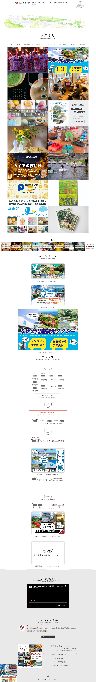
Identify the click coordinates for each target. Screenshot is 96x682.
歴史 (33, 2)
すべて (12, 44)
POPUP (18, 44)
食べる (43, 2)
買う (47, 2)
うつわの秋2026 (26, 44)
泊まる (51, 2)
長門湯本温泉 (81, 44)
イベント (60, 2)
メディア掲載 (57, 44)
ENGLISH (34, 4)
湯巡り (55, 2)
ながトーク (49, 44)
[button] (16, 664)
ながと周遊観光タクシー (38, 44)
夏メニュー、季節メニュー (69, 44)
